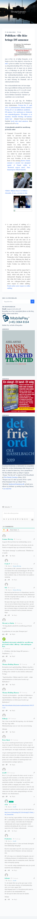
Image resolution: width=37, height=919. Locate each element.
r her (17, 123)
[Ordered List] (13, 519)
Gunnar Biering (7, 539)
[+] (27, 519)
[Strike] (11, 519)
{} (24, 519)
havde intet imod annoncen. (19, 121)
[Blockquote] (18, 519)
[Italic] (6, 519)
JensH (14, 807)
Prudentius (8, 839)
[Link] (22, 519)
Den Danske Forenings (11, 477)
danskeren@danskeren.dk (16, 484)
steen (6, 804)
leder (6, 63)
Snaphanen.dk (18, 12)
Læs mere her (7, 489)
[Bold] (4, 519)
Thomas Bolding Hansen (10, 664)
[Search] (32, 301)
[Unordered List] (15, 519)
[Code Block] (20, 519)
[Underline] (8, 519)
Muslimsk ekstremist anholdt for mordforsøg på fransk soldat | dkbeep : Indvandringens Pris (17, 644)
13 (20, 32)
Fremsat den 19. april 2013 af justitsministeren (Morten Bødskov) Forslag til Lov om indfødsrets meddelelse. (18, 107)
